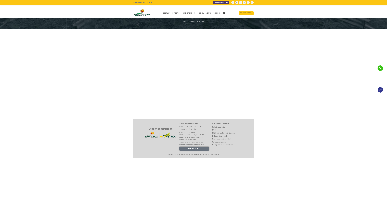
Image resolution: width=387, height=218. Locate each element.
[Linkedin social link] (244, 2)
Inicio (185, 22)
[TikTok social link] (252, 2)
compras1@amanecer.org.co (188, 139)
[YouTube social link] (240, 2)
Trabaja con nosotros (221, 2)
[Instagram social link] (236, 2)
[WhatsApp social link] (248, 2)
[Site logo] (142, 13)
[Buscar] (224, 13)
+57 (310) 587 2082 (196, 135)
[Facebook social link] (232, 2)
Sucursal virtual (246, 13)
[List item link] (227, 127)
